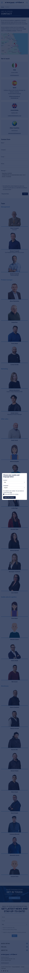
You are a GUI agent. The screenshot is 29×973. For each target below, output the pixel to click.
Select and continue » (9, 497)
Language (5, 485)
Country (5, 480)
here (11, 492)
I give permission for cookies (11, 494)
